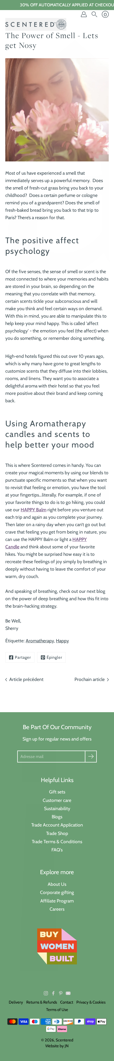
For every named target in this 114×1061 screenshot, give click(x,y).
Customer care (57, 800)
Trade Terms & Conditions (57, 841)
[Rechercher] (94, 14)
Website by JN (57, 1046)
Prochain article (89, 679)
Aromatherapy (40, 640)
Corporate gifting (57, 892)
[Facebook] (53, 993)
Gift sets (57, 791)
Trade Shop (57, 833)
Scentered (64, 1040)
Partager (23, 657)
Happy (62, 640)
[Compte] (84, 14)
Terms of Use (57, 1009)
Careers (57, 909)
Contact (66, 1002)
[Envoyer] (91, 756)
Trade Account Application (57, 825)
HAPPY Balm (33, 509)
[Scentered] (35, 24)
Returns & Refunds (41, 1002)
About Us (57, 884)
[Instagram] (45, 993)
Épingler (54, 657)
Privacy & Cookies (91, 1002)
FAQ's (57, 849)
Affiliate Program (57, 901)
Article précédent (26, 679)
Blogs (57, 816)
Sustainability (57, 808)
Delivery (16, 1002)
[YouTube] (68, 993)
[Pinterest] (60, 993)
